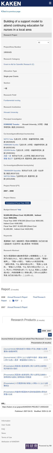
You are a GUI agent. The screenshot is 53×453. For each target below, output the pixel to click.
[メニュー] (50, 3)
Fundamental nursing (12, 100)
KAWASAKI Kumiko (11, 145)
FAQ (3, 429)
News (3, 433)
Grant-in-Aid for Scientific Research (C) (19, 64)
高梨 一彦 (7, 156)
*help (19, 210)
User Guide (5, 425)
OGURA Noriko (9, 150)
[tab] (27, 319)
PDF (16, 301)
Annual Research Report (17, 297)
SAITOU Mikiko (10, 176)
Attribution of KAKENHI (10, 442)
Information (5, 421)
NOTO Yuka (8, 139)
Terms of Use (6, 437)
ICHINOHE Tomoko (11, 124)
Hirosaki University (11, 112)
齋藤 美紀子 (8, 159)
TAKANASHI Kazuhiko (12, 171)
